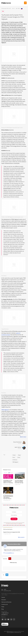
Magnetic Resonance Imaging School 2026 (11, 532)
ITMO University (13, 562)
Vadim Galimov (18, 447)
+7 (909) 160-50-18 (4, 613)
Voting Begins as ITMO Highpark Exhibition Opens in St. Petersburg (8, 481)
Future (14, 457)
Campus (14, 455)
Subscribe (14, 519)
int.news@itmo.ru (9, 553)
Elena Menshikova (17, 442)
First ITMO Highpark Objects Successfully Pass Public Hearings (19, 481)
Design (19, 455)
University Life (4, 604)
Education (3, 599)
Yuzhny (18, 457)
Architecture (15, 459)
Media (2, 606)
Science (3, 597)
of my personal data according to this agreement (14, 523)
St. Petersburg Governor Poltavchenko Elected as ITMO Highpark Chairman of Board (8, 497)
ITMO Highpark (5, 409)
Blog (2, 609)
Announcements (7, 529)
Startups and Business (6, 602)
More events (21, 537)
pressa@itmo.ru (4, 614)
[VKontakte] (3, 11)
